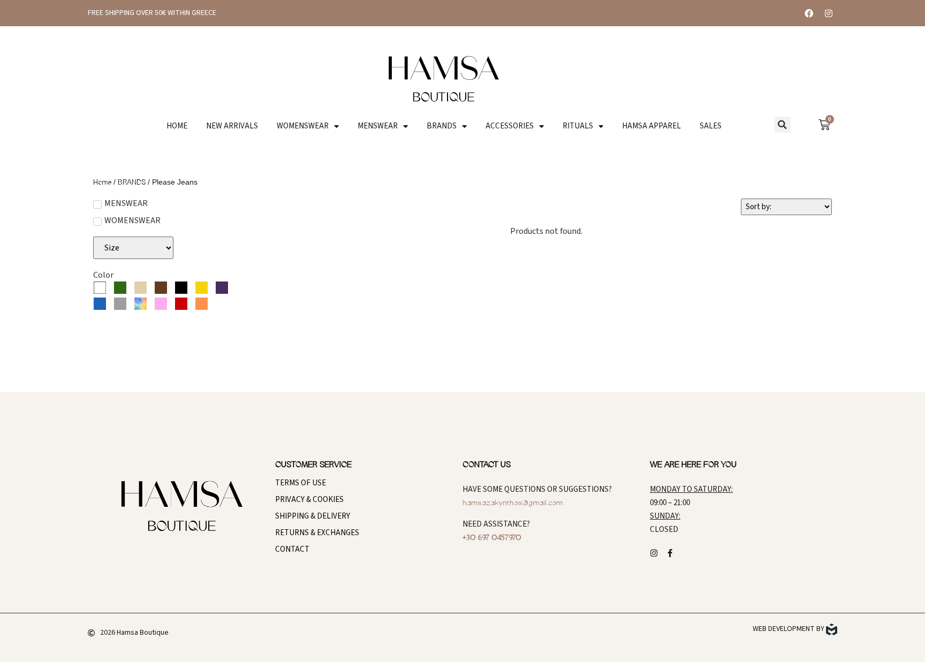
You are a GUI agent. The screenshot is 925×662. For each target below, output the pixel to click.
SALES (711, 126)
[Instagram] (828, 13)
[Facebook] (808, 13)
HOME (176, 126)
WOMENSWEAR (303, 126)
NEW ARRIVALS (232, 126)
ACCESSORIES (510, 126)
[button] (783, 125)
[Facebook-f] (670, 553)
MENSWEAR (378, 126)
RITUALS (578, 126)
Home (102, 182)
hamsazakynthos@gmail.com (512, 503)
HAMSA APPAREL (651, 126)
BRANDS (442, 126)
